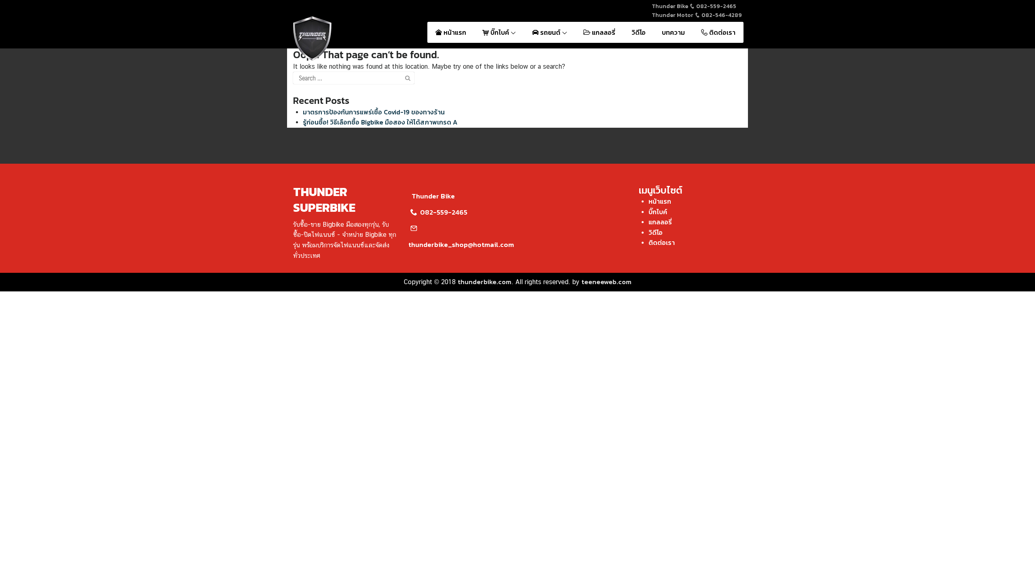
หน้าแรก (454, 32)
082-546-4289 (721, 15)
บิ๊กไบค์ (500, 32)
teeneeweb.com (606, 282)
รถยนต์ (550, 32)
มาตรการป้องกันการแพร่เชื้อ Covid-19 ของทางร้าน (374, 112)
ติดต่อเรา (721, 32)
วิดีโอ (639, 32)
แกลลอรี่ (602, 32)
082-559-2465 (715, 6)
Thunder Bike (433, 196)
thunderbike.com (484, 282)
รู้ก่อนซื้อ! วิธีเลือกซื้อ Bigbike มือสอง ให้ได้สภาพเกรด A (380, 122)
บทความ (673, 32)
